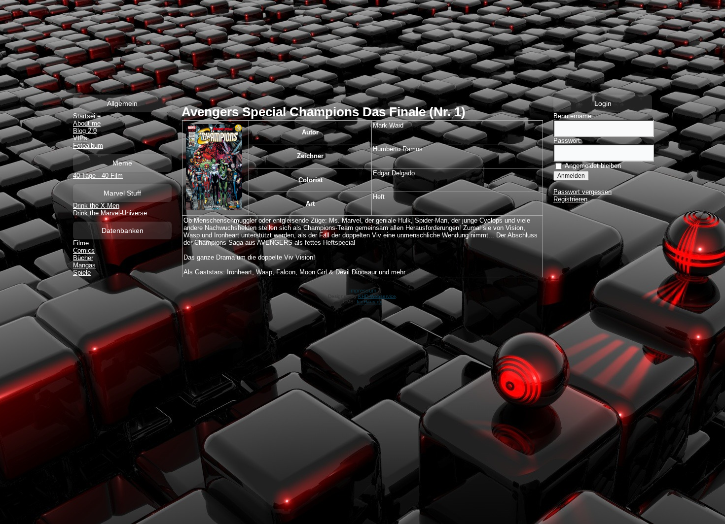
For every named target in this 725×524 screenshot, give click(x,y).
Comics (84, 250)
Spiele (82, 272)
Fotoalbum (88, 145)
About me (87, 123)
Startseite (87, 116)
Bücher (83, 258)
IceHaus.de (370, 301)
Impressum (362, 291)
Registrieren (570, 199)
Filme (81, 243)
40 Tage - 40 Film (98, 175)
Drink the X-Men (96, 205)
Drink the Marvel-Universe (110, 213)
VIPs (80, 138)
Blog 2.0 (85, 130)
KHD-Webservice (377, 296)
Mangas (84, 265)
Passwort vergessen (582, 192)
